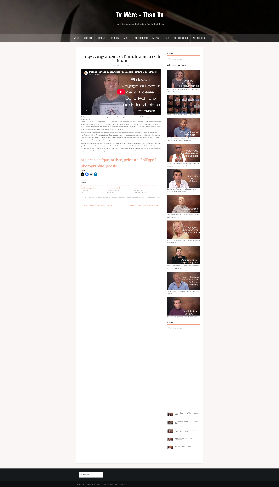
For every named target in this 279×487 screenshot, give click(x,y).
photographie (92, 166)
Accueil (76, 38)
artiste (116, 159)
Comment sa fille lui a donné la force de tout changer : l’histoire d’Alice (186, 430)
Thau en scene (114, 38)
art (83, 159)
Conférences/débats (181, 38)
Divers (167, 38)
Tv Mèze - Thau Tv (139, 14)
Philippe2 (148, 159)
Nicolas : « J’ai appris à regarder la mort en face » (183, 317)
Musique (127, 38)
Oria (109, 484)
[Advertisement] (183, 376)
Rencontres (88, 38)
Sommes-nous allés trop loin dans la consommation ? (184, 439)
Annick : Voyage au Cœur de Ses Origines (98, 205)
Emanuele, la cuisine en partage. (183, 447)
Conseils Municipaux (141, 38)
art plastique (98, 159)
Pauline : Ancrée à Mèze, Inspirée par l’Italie (144, 205)
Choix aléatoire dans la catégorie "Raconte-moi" (183, 115)
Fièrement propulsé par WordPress (89, 484)
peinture (131, 159)
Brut (92, 198)
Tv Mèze (126, 65)
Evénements (156, 38)
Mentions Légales (199, 38)
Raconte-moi (101, 38)
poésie (111, 166)
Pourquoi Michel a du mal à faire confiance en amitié (187, 414)
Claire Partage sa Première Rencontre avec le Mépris (186, 422)
